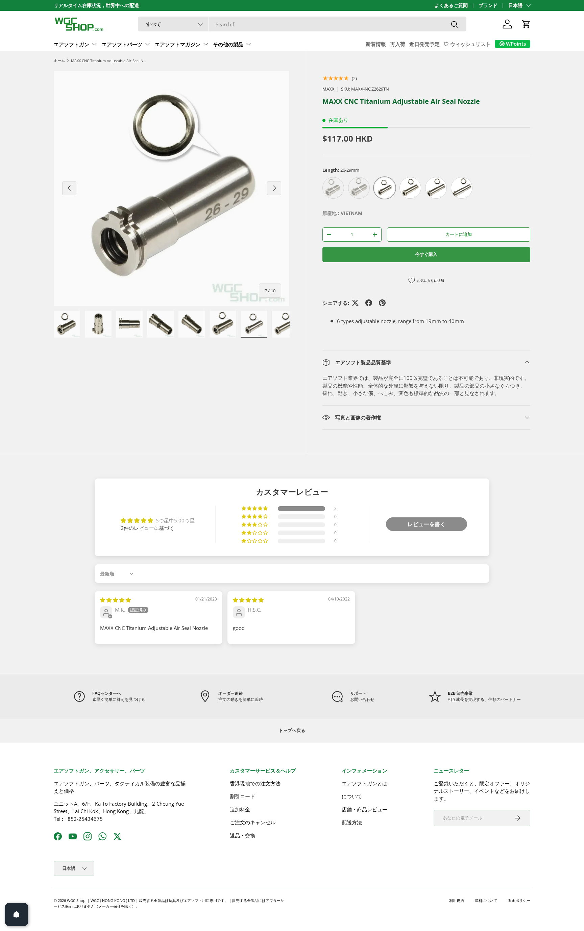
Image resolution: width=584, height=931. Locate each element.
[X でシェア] (355, 303)
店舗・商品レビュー (364, 809)
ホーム (59, 60)
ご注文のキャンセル (252, 822)
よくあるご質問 (451, 5)
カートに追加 (458, 234)
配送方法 (352, 822)
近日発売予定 (424, 44)
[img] (115, 599)
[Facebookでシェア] (368, 303)
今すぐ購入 (426, 254)
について (352, 796)
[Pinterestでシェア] (382, 303)
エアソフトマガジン (177, 44)
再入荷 (397, 44)
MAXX (328, 89)
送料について (486, 900)
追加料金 (240, 809)
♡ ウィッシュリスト (467, 44)
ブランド (488, 5)
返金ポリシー (519, 900)
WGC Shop (76, 900)
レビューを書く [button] (426, 524)
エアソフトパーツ (122, 44)
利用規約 (456, 900)
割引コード (242, 796)
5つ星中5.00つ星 (175, 520)
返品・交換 (242, 835)
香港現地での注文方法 (255, 783)
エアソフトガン (71, 44)
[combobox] (302, 24)
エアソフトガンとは (364, 783)
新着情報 (376, 44)
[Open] (16, 914)
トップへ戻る (292, 730)
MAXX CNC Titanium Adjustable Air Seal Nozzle (109, 60)
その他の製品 (228, 44)
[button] (526, 24)
